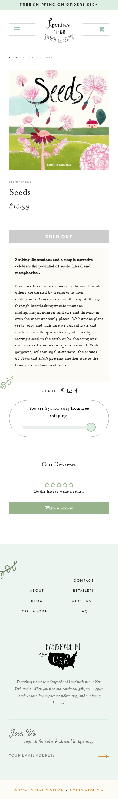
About (37, 591)
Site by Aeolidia (87, 790)
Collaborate (37, 611)
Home (14, 58)
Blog (37, 601)
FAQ (83, 611)
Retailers (84, 591)
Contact (83, 581)
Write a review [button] (59, 508)
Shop (32, 58)
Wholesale (83, 601)
